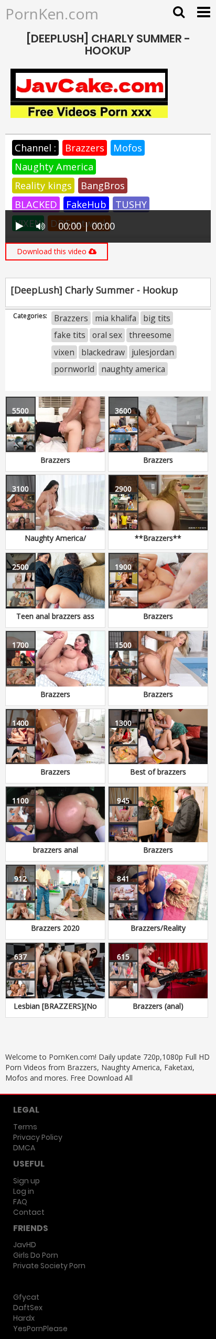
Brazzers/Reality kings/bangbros (158, 933)
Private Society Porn (49, 1265)
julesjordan (153, 352)
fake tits (69, 335)
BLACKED (36, 204)
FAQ (20, 1201)
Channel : (35, 147)
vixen (64, 352)
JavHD (24, 1244)
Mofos (127, 147)
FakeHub (86, 204)
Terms (25, 1127)
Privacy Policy (37, 1137)
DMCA (24, 1147)
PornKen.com (52, 14)
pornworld (74, 369)
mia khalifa (115, 318)
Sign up (26, 1180)
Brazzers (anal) (158, 1006)
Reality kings (43, 185)
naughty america (133, 369)
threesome (150, 335)
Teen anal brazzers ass (55, 616)
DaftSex (27, 1307)
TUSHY (131, 204)
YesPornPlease (40, 1328)
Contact (29, 1212)
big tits (156, 318)
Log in (23, 1191)
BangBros (103, 185)
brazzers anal (55, 850)
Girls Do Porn (35, 1255)
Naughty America (54, 166)
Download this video (53, 251)
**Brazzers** (158, 538)
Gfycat (26, 1297)
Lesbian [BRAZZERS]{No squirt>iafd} (55, 1011)
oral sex (107, 335)
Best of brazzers (158, 772)
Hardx (24, 1318)
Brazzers (84, 147)
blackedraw (103, 352)
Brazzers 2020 (55, 928)
